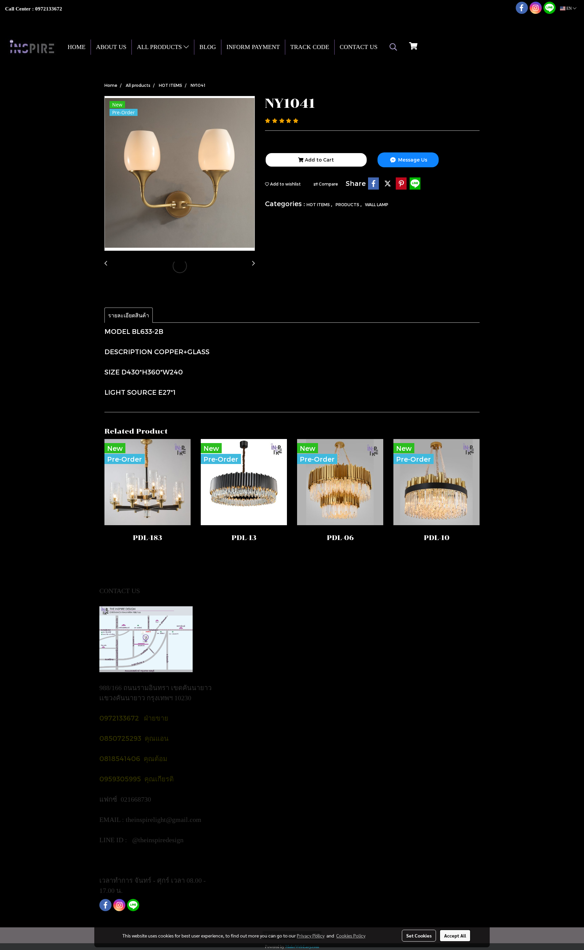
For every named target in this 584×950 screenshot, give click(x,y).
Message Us (412, 160)
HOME (77, 47)
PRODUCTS (348, 204)
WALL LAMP (376, 204)
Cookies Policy (350, 935)
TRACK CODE (309, 47)
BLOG (207, 47)
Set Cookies (419, 935)
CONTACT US (359, 47)
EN (569, 8)
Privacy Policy (310, 935)
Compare (328, 183)
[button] (393, 47)
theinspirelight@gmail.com (164, 819)
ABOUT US (111, 47)
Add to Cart (318, 160)
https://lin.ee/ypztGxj (128, 860)
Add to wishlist (285, 183)
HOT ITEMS (319, 204)
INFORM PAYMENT (253, 47)
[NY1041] (179, 173)
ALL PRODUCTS (160, 47)
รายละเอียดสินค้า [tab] (128, 315)
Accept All (455, 935)
